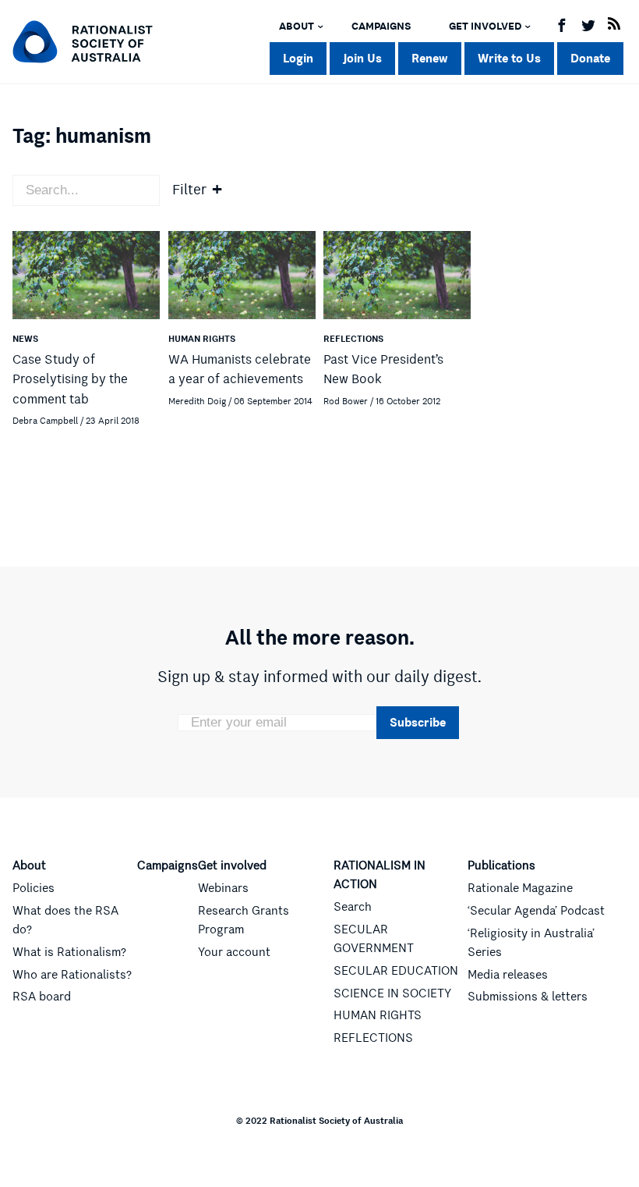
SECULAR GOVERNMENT (374, 939)
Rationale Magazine (520, 888)
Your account (234, 952)
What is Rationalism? (69, 952)
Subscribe (418, 722)
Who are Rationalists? (72, 974)
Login (298, 58)
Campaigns (381, 26)
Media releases (508, 974)
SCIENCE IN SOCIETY (392, 993)
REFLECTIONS (373, 1038)
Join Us (362, 58)
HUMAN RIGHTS (378, 1015)
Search (353, 906)
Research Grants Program (243, 920)
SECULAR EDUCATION (396, 970)
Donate (590, 58)
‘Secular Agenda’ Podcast (536, 910)
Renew (429, 58)
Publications (501, 865)
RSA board (41, 996)
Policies (33, 888)
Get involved (485, 26)
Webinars (223, 888)
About (296, 26)
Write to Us (509, 58)
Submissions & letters (528, 996)
